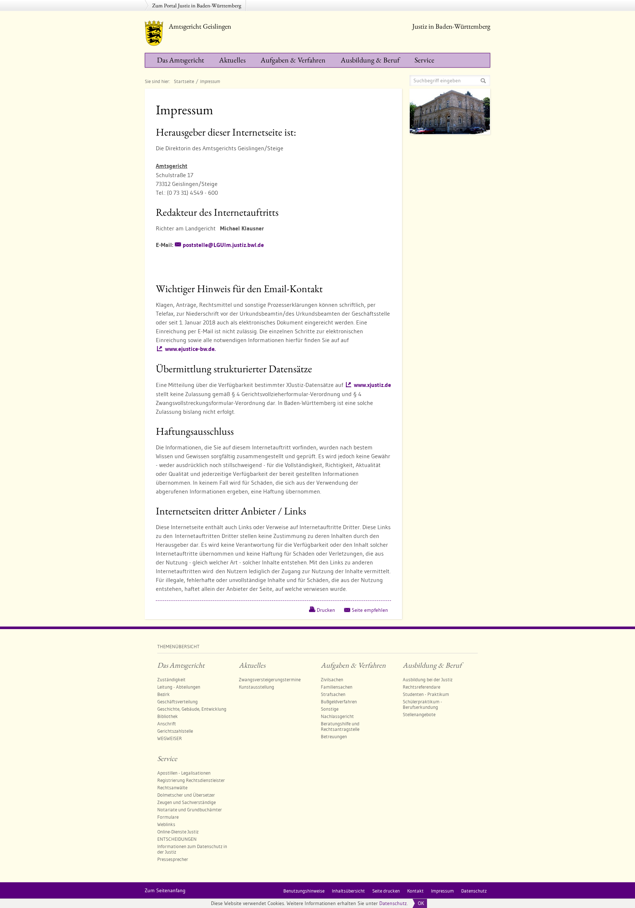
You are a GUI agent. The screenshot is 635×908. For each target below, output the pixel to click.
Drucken (326, 610)
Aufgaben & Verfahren (293, 60)
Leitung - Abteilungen (178, 687)
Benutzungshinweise (303, 891)
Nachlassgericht (337, 716)
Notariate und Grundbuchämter (189, 809)
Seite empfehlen (370, 610)
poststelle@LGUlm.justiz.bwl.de (223, 245)
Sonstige (329, 709)
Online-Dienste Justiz (177, 832)
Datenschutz (393, 903)
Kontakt (415, 891)
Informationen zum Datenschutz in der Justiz (192, 849)
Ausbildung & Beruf (370, 60)
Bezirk (163, 694)
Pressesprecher (172, 859)
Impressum (442, 891)
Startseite (184, 81)
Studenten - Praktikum (426, 694)
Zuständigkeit (171, 679)
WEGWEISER (169, 738)
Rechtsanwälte (172, 787)
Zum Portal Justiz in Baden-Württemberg (196, 5)
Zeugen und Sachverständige (186, 802)
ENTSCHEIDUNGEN (177, 839)
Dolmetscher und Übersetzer (186, 795)
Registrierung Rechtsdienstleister (191, 780)
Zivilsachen (332, 679)
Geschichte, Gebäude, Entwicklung (191, 709)
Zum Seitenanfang (165, 890)
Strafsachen (333, 694)
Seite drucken (386, 891)
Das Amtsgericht (180, 60)
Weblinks (166, 824)
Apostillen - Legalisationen (184, 773)
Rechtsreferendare (421, 687)
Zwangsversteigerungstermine (270, 679)
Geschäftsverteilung (177, 701)
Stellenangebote (419, 714)
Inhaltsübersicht (348, 891)
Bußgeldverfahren (339, 701)
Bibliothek (167, 716)
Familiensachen (336, 687)
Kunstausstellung (256, 687)
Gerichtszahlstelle (175, 731)
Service (424, 60)
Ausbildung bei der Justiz (427, 679)
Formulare (168, 817)
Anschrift (166, 723)
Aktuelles (232, 60)
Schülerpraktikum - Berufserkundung (422, 704)
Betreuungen (334, 736)
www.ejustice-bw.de (190, 349)
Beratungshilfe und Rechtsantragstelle (340, 726)
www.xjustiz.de (372, 385)
